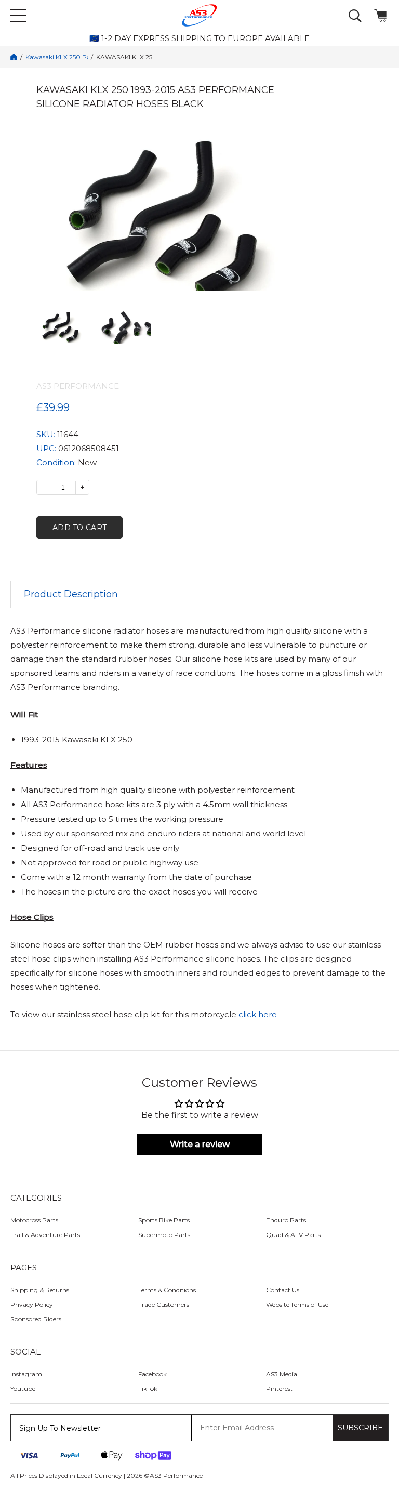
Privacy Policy (31, 1304)
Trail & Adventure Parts (45, 1235)
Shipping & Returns (39, 1290)
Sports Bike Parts (164, 1220)
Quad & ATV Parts (293, 1235)
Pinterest (279, 1388)
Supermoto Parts (164, 1235)
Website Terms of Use (297, 1304)
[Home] (13, 57)
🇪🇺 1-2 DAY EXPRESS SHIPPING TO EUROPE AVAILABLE (199, 38)
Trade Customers (163, 1304)
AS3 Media (281, 1374)
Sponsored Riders (35, 1319)
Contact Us (282, 1290)
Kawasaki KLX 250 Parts (56, 57)
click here (257, 1014)
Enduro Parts (286, 1220)
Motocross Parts (34, 1220)
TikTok (147, 1388)
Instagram (26, 1374)
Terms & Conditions (167, 1290)
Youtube (22, 1388)
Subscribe (360, 1427)
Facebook (152, 1374)
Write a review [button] (200, 1144)
